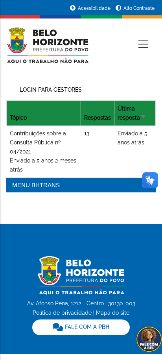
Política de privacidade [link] (62, 313)
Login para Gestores (51, 90)
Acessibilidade (95, 8)
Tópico (18, 117)
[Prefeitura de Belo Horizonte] (47, 40)
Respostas (97, 117)
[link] (80, 327)
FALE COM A (86, 327)
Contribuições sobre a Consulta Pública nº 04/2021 (38, 142)
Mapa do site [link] (112, 313)
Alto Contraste (139, 8)
